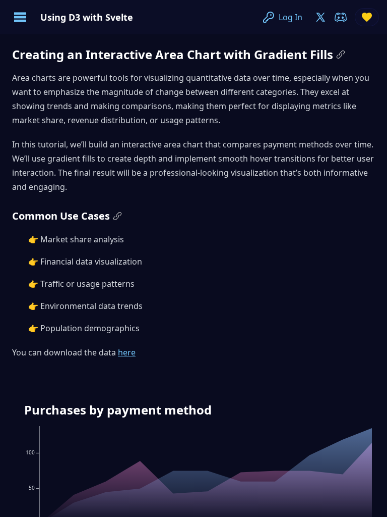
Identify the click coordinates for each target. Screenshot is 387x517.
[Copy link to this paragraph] (340, 54)
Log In (290, 17)
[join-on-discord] (341, 17)
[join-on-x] (320, 17)
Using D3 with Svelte (86, 17)
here (127, 352)
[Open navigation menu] (20, 17)
